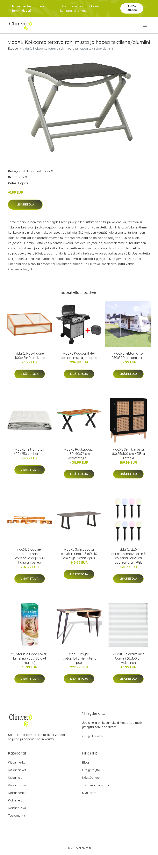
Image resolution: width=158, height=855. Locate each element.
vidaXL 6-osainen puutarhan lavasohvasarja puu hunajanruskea (30, 555)
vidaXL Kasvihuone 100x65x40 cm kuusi (30, 355)
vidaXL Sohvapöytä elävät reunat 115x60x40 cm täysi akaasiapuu (79, 553)
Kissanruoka (17, 785)
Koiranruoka (17, 808)
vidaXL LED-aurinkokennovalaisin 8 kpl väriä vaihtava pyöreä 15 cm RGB (128, 555)
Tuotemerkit (35, 171)
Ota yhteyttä (91, 770)
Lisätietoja (25, 204)
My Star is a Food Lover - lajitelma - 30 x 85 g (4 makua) (30, 658)
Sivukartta (89, 793)
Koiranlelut (15, 800)
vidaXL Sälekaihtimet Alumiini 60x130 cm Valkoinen (128, 658)
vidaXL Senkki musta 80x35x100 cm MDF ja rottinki (128, 453)
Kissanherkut (17, 762)
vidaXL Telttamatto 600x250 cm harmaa (29, 451)
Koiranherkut (17, 793)
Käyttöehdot (91, 778)
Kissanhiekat (17, 770)
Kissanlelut (15, 778)
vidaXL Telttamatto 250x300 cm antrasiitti (128, 355)
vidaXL (50, 171)
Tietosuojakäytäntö (96, 785)
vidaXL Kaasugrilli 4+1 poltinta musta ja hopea (79, 355)
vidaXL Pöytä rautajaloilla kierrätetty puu (79, 658)
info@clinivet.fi (92, 736)
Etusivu (13, 48)
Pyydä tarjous (132, 8)
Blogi (85, 762)
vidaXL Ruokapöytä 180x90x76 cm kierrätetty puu (79, 453)
